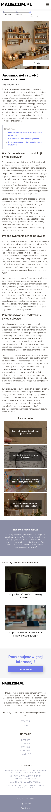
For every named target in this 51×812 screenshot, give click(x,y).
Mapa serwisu (25, 803)
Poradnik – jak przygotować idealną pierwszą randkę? (25, 504)
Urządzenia (25, 754)
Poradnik (19, 14)
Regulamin (25, 808)
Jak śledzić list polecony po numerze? (25, 456)
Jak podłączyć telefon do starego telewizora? (25, 596)
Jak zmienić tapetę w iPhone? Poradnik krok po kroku (25, 786)
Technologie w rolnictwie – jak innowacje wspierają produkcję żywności (25, 771)
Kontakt (25, 725)
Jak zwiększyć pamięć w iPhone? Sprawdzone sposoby (25, 777)
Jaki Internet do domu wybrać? (25, 782)
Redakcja (25, 721)
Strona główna (7, 14)
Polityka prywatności (25, 798)
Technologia (25, 750)
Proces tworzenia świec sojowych (23, 138)
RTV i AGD (25, 747)
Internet (25, 740)
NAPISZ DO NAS (26, 669)
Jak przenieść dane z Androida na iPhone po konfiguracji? (25, 634)
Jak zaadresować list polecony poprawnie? (25, 432)
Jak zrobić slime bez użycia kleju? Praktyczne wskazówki (25, 480)
